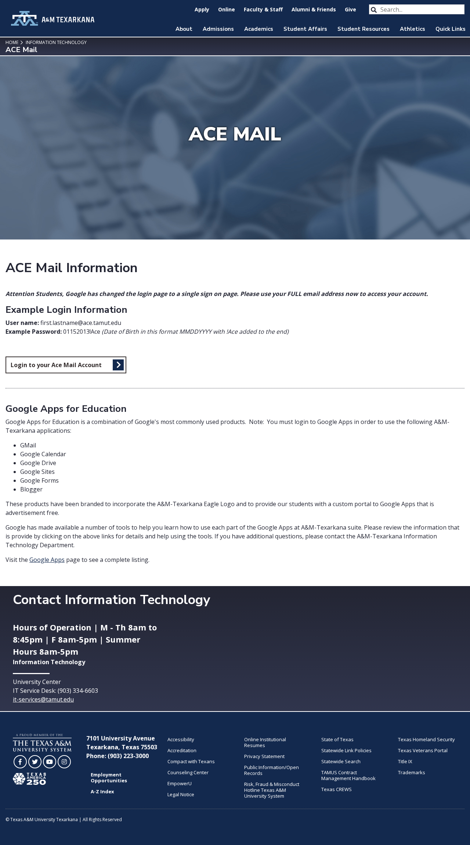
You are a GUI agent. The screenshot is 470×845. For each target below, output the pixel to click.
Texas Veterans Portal (423, 750)
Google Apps (47, 560)
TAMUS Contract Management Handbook (348, 775)
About (184, 29)
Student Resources (363, 29)
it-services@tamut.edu (43, 699)
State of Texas (337, 739)
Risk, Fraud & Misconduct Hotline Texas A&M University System (271, 790)
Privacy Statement (264, 756)
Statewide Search (341, 761)
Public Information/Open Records (271, 770)
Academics (258, 29)
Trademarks (411, 772)
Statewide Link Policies (346, 750)
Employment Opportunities (109, 777)
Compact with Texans (191, 761)
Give (350, 9)
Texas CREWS (336, 789)
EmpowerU (179, 783)
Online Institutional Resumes (265, 742)
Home (12, 42)
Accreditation (181, 750)
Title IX (405, 761)
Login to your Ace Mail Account (56, 365)
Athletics (412, 29)
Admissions (218, 29)
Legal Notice (180, 794)
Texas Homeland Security (426, 739)
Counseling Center (188, 772)
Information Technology (56, 42)
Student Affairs (305, 29)
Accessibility (180, 739)
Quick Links (450, 29)
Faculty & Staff (263, 9)
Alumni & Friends (314, 9)
